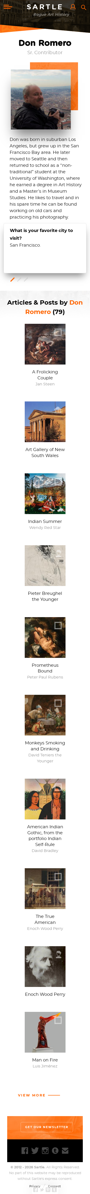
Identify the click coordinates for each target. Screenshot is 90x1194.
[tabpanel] (45, 238)
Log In (74, 7)
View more (32, 1095)
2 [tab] (19, 279)
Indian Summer (45, 522)
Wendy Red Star (45, 528)
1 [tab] (12, 279)
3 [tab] (26, 279)
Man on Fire (45, 1060)
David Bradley (45, 851)
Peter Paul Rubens (45, 677)
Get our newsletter (46, 1127)
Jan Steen (45, 384)
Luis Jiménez (45, 1066)
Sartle (45, 7)
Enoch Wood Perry (45, 929)
